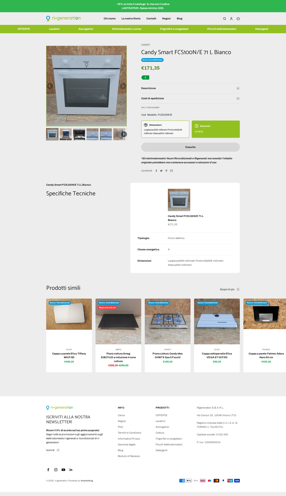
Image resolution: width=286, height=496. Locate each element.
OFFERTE (24, 29)
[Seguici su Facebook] (48, 470)
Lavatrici (54, 29)
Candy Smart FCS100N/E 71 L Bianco (185, 218)
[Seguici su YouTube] (63, 470)
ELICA (69, 349)
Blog (179, 18)
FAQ (120, 427)
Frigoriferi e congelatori (174, 29)
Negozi (166, 18)
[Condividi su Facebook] (156, 170)
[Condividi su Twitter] (161, 170)
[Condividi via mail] (171, 170)
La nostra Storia (131, 18)
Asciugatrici (86, 29)
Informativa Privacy (129, 438)
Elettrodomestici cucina (126, 29)
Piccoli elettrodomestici (221, 29)
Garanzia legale (126, 444)
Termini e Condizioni (129, 432)
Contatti (151, 18)
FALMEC (266, 349)
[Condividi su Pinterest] (166, 170)
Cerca (121, 415)
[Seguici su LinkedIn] (71, 470)
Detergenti (261, 29)
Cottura (160, 432)
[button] (52, 134)
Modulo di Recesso (129, 456)
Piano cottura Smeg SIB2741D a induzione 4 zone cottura (118, 357)
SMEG (118, 349)
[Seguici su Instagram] (56, 470)
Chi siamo (110, 18)
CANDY (145, 44)
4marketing (87, 480)
